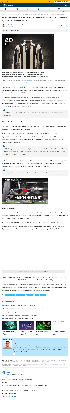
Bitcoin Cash (28, 379)
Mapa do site (33, 390)
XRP (9, 379)
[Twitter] (64, 26)
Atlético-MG (29, 80)
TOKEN (43, 294)
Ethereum (14, 379)
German (22, 374)
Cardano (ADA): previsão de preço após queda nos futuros (19, 305)
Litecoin (21, 379)
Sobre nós (5, 390)
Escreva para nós (23, 385)
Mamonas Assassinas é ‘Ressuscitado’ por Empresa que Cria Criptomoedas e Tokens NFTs (31, 97)
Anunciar (7, 405)
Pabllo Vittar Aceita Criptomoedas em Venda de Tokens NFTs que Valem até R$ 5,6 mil (30, 133)
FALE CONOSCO (6, 402)
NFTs (25, 83)
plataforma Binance (38, 83)
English (18, 374)
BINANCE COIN (10, 294)
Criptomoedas (20, 294)
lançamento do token (17, 87)
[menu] (1, 5)
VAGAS (11, 390)
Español (14, 374)
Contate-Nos (12, 385)
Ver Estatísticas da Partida (61, 1)
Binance (46, 271)
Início (3, 14)
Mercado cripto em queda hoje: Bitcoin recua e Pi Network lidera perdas (23, 308)
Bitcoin (4, 379)
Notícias (8, 14)
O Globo (29, 103)
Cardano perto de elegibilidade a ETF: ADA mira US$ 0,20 (19, 312)
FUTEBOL (30, 294)
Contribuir (7, 407)
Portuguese (8, 374)
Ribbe (8, 137)
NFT (37, 294)
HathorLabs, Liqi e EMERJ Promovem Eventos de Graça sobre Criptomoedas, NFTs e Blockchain (32, 222)
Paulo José (10, 26)
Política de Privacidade (21, 390)
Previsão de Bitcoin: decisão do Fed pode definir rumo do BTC (20, 315)
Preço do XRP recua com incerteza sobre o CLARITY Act (18, 318)
